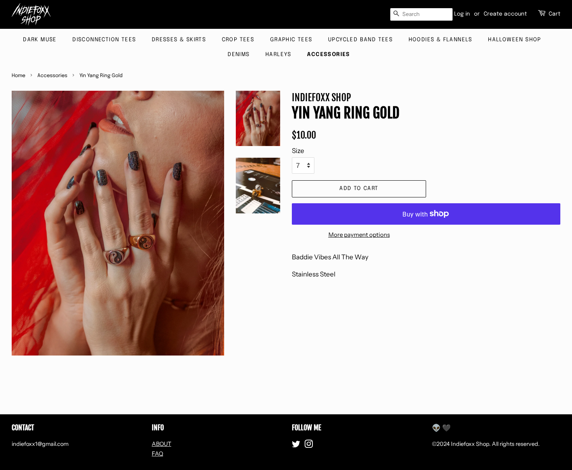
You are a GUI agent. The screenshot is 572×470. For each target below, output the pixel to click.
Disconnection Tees (104, 39)
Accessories (328, 54)
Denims (238, 54)
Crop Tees (238, 39)
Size (298, 151)
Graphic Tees (291, 39)
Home (18, 75)
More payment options (359, 234)
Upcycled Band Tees (360, 39)
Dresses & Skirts (179, 39)
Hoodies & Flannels (440, 39)
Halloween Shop (514, 39)
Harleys (278, 54)
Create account (505, 14)
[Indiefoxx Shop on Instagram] (308, 445)
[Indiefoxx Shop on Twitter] (296, 445)
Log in (462, 14)
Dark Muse (40, 39)
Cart (554, 14)
